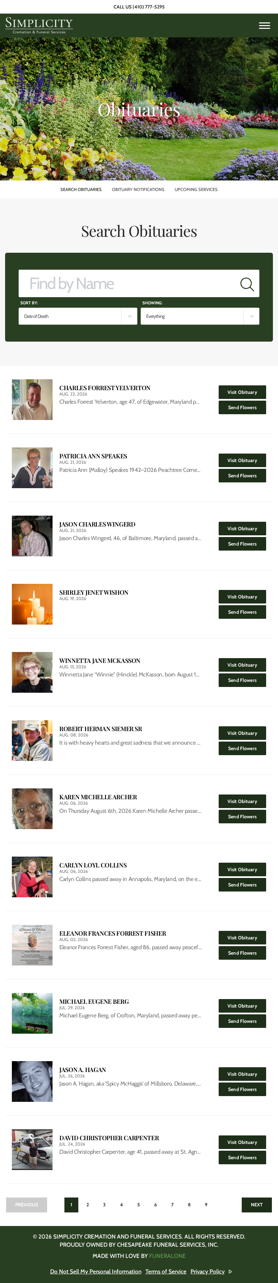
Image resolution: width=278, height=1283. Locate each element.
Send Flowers (247, 407)
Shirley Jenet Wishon (93, 592)
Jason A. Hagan (82, 1069)
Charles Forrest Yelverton (105, 387)
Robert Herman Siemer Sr (100, 728)
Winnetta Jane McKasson (99, 660)
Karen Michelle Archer (98, 797)
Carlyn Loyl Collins (92, 865)
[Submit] (247, 283)
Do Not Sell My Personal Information (95, 1271)
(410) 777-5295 (149, 7)
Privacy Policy (208, 1271)
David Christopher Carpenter (109, 1138)
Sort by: (29, 302)
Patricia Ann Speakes (93, 456)
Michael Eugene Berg (93, 1001)
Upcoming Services (196, 189)
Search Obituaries (81, 189)
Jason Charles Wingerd (97, 524)
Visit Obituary (246, 392)
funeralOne (167, 1255)
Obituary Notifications (138, 189)
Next (257, 1205)
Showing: (152, 302)
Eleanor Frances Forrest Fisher (112, 933)
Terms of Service (165, 1271)
